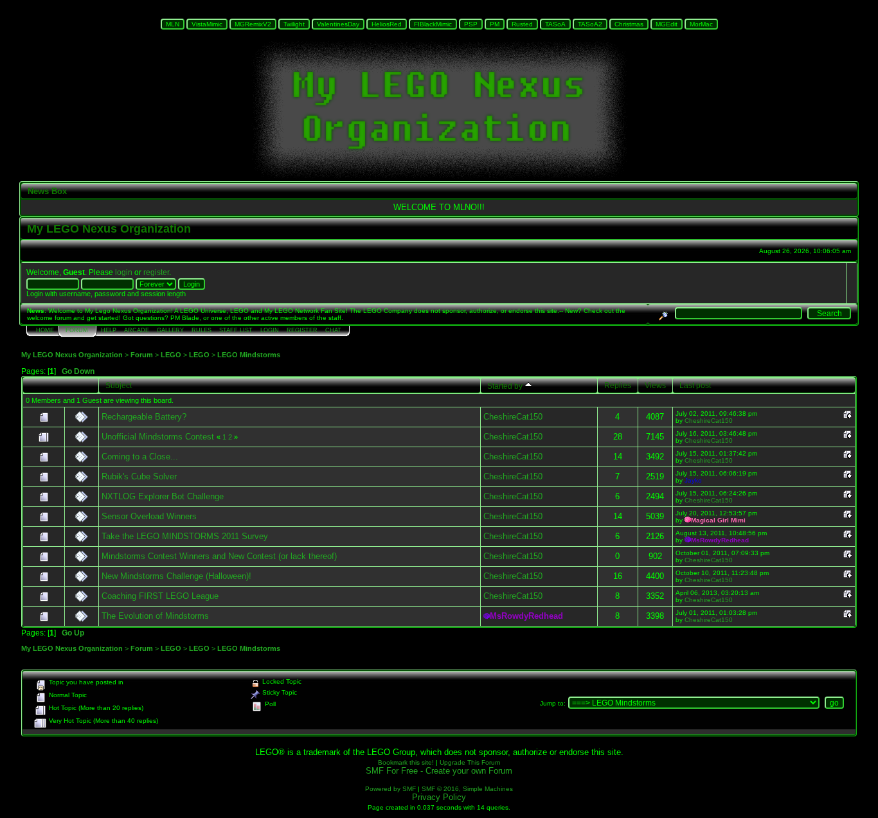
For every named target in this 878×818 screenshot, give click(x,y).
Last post (695, 385)
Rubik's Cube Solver (139, 476)
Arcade (136, 330)
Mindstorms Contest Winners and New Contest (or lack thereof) (219, 556)
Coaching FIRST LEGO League (160, 596)
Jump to (552, 703)
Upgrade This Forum (470, 762)
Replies (617, 385)
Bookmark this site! (406, 762)
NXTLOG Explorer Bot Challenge (163, 496)
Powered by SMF (390, 788)
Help (108, 330)
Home (45, 330)
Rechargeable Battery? (144, 417)
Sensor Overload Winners (149, 516)
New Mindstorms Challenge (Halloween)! (176, 576)
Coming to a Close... (140, 456)
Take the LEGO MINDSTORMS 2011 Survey (185, 536)
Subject (118, 385)
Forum (77, 330)
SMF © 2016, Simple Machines (467, 788)
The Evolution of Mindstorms (155, 616)
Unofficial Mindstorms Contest (158, 436)
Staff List (236, 330)
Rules (201, 330)
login (123, 272)
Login (269, 330)
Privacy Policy (439, 797)
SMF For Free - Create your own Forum (439, 771)
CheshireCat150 (512, 417)
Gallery (170, 330)
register (156, 272)
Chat (333, 330)
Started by (505, 386)
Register (302, 330)
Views (655, 385)
